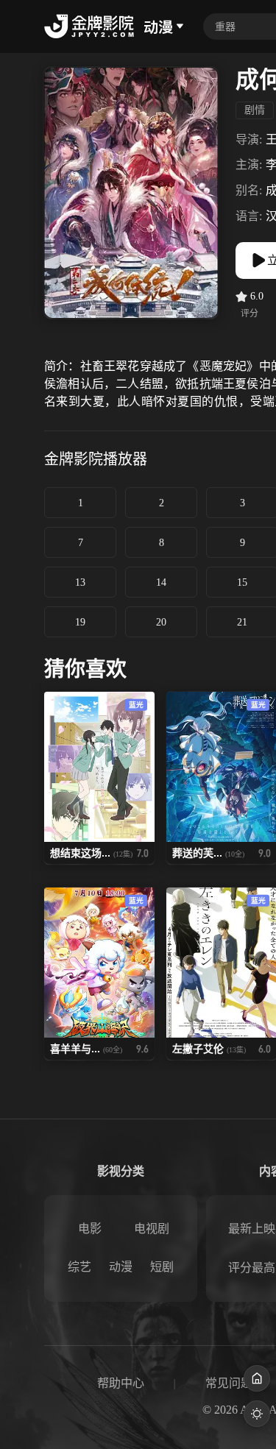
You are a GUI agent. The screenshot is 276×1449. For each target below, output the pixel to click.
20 (161, 622)
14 (161, 582)
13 (80, 582)
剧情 (254, 110)
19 (80, 622)
